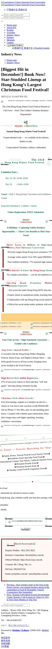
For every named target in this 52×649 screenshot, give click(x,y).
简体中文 (28, 48)
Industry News (13, 62)
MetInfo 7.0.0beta (20, 630)
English (45, 48)
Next (28, 597)
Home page (12, 25)
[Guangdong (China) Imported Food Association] (26, 3)
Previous (28, 588)
